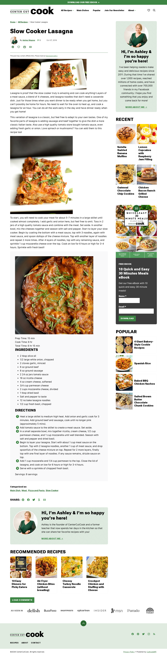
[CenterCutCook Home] (32, 10)
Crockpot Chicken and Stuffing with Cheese (96, 586)
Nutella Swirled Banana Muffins (122, 152)
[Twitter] (143, 634)
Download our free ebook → (84, 2)
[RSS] (154, 634)
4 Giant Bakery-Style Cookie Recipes (143, 344)
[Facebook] (132, 634)
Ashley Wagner (28, 40)
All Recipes (66, 10)
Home (12, 22)
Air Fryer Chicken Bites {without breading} (46, 586)
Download (127, 318)
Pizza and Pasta (36, 490)
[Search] (154, 10)
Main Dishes (83, 10)
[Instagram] (148, 634)
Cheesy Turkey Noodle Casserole (72, 584)
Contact (36, 643)
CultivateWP (151, 652)
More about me (135, 107)
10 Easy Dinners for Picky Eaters (19, 584)
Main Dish (15, 490)
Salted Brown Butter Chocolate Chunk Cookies (143, 401)
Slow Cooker (52, 490)
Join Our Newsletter (114, 10)
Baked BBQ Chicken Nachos (144, 382)
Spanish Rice (142, 363)
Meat (24, 490)
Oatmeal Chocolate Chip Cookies (125, 190)
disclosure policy (51, 56)
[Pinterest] (138, 634)
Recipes (14, 643)
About (131, 10)
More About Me (51, 538)
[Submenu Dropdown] (73, 10)
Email (122, 306)
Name (122, 296)
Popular (96, 10)
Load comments (22, 600)
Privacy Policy (129, 652)
